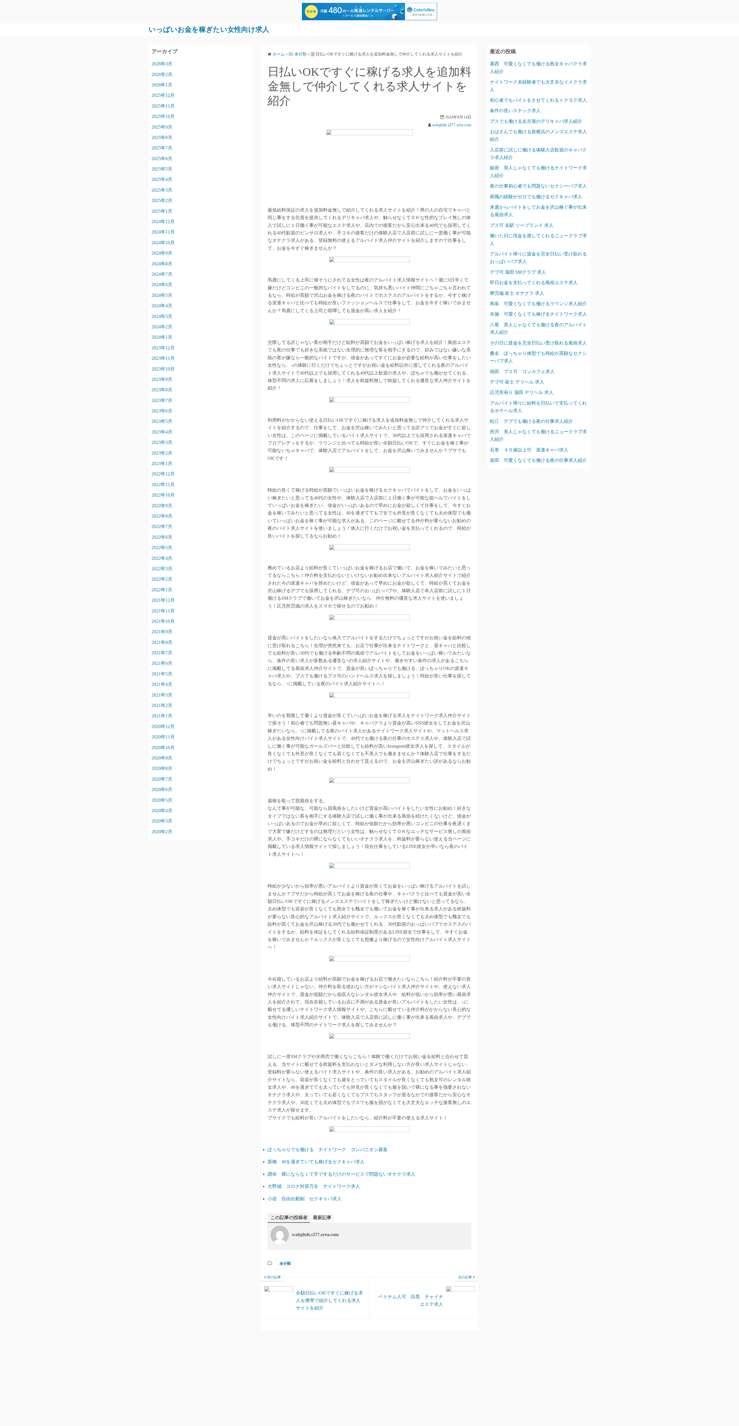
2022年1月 (162, 589)
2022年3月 (162, 568)
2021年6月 (162, 663)
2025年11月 (163, 105)
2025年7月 (162, 147)
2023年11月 (163, 358)
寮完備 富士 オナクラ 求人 (517, 293)
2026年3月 (162, 63)
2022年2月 (162, 579)
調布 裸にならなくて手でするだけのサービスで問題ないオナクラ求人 (341, 1174)
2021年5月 (162, 673)
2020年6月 (162, 789)
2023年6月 (162, 410)
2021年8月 (162, 642)
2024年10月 (163, 242)
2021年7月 (162, 652)
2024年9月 (162, 253)
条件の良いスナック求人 (515, 110)
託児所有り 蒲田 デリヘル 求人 (521, 392)
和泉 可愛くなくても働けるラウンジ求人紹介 (538, 303)
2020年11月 (163, 736)
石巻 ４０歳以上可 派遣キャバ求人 (529, 449)
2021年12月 (163, 600)
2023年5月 (162, 421)
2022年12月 (163, 473)
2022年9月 (162, 505)
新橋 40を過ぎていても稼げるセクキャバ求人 (316, 1161)
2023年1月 (162, 463)
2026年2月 (162, 74)
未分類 (285, 1263)
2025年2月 (162, 200)
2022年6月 (162, 537)
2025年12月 (163, 95)
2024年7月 (162, 274)
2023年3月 (162, 442)
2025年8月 (162, 137)
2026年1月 (162, 84)
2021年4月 (162, 684)
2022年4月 (162, 558)
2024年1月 (162, 337)
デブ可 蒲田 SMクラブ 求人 (518, 272)
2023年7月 (162, 400)
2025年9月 (162, 127)
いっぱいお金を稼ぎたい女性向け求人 (209, 29)
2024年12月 (163, 221)
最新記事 (322, 1217)
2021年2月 (162, 705)
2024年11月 (163, 231)
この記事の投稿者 (288, 1217)
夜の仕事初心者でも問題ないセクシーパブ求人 (538, 186)
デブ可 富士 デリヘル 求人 (517, 381)
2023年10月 (163, 368)
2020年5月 (162, 800)
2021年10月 (163, 621)
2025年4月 (162, 179)
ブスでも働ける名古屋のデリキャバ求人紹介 (536, 121)
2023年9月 (162, 379)
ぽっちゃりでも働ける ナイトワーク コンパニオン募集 (328, 1149)
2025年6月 (162, 158)
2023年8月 (162, 389)
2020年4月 (162, 810)
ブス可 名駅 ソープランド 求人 (521, 225)
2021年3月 (162, 694)
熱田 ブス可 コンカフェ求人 (522, 371)
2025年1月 (162, 211)
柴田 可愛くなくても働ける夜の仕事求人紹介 (538, 460)
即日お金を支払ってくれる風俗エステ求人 (534, 282)
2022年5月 (162, 547)
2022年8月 (162, 516)
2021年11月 (163, 610)
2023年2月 (162, 453)
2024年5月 (162, 295)
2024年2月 (162, 326)
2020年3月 (162, 820)
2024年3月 (162, 316)
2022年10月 (163, 494)
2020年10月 (163, 747)
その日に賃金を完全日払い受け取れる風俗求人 (538, 342)
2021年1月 (162, 715)
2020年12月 (163, 726)
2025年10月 (163, 116)
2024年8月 (162, 263)
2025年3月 (162, 190)
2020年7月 (162, 779)
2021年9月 (162, 631)
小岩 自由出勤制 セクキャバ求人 (304, 1198)
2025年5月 (162, 168)
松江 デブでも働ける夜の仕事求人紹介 (531, 421)
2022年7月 (162, 526)
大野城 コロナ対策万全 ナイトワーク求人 (314, 1186)
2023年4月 (162, 431)
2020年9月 (162, 757)
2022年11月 (163, 484)
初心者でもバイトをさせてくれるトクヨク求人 (538, 100)
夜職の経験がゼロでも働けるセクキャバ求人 (536, 196)
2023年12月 (163, 347)
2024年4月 (162, 305)
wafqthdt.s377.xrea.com (451, 125)
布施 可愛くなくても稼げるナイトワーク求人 (538, 314)
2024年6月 (162, 284)
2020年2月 (162, 831)
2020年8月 (162, 768)
